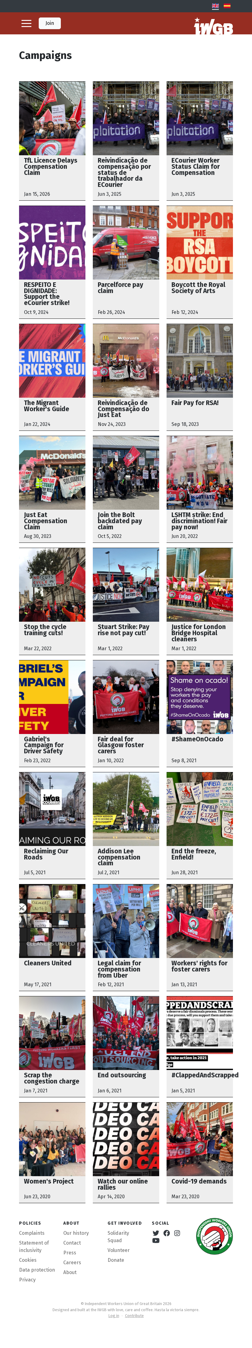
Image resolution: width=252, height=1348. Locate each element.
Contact (72, 1243)
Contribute (134, 1315)
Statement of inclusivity (34, 1246)
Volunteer (119, 1250)
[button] (26, 23)
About (70, 1272)
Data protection (37, 1270)
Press (69, 1253)
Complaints (32, 1233)
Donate (116, 1260)
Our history (76, 1233)
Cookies (28, 1260)
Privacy (27, 1280)
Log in (113, 1315)
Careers (72, 1262)
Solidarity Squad (118, 1236)
